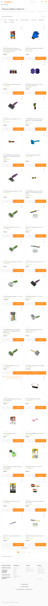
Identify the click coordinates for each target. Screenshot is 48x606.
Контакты (15, 569)
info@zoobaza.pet (24, 586)
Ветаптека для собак (30, 569)
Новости (14, 577)
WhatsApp (25, 593)
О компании (16, 565)
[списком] (44, 16)
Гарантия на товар (40, 571)
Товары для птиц (6, 574)
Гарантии (15, 574)
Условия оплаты (40, 567)
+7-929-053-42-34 (24, 584)
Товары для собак (6, 567)
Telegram (22, 593)
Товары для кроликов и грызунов (4, 571)
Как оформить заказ (16, 576)
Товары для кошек (6, 565)
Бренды (27, 567)
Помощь (39, 565)
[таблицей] (46, 16)
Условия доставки (40, 569)
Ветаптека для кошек (30, 571)
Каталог (28, 565)
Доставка (15, 571)
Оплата (14, 572)
